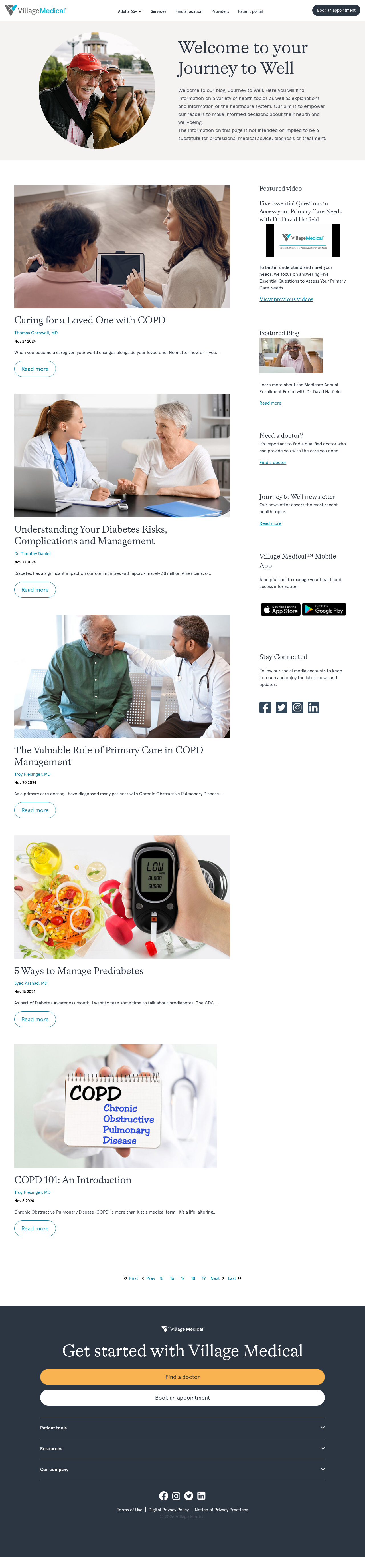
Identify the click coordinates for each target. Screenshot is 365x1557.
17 (182, 1278)
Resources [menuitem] (51, 1448)
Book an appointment (336, 10)
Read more (35, 369)
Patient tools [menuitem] (53, 1427)
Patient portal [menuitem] (250, 11)
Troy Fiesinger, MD (32, 774)
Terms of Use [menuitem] (130, 1509)
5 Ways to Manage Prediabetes (78, 971)
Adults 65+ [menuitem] (127, 11)
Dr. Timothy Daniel (32, 553)
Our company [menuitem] (54, 1469)
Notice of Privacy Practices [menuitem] (221, 1509)
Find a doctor (182, 1377)
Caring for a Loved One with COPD (90, 321)
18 (193, 1278)
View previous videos (286, 300)
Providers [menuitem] (220, 11)
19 (204, 1278)
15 (161, 1278)
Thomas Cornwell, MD (36, 332)
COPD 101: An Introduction (72, 1181)
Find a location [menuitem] (188, 11)
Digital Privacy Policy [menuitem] (169, 1509)
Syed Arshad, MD (30, 983)
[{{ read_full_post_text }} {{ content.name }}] (122, 246)
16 (172, 1278)
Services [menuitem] (158, 11)
